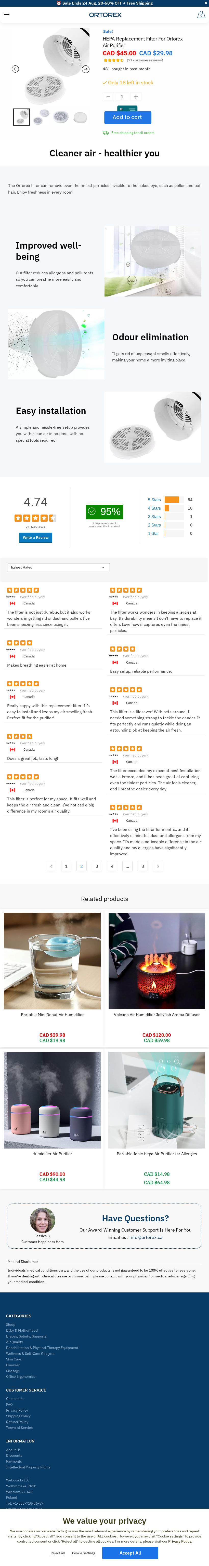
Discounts (14, 1455)
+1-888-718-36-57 (28, 1503)
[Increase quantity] (135, 96)
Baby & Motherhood (22, 1330)
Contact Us (14, 1398)
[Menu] (7, 15)
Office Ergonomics (20, 1376)
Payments (14, 1461)
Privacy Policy (17, 1410)
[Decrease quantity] (108, 96)
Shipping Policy (18, 1416)
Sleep (10, 1324)
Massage (13, 1371)
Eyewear (13, 1365)
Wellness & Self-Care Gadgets (30, 1353)
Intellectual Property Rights (28, 1467)
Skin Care (13, 1359)
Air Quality (14, 1342)
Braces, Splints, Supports (26, 1336)
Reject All (58, 1553)
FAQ (9, 1404)
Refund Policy (17, 1422)
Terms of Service (19, 1427)
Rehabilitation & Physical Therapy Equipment (42, 1347)
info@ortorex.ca (146, 1237)
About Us (13, 1450)
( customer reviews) (145, 60)
